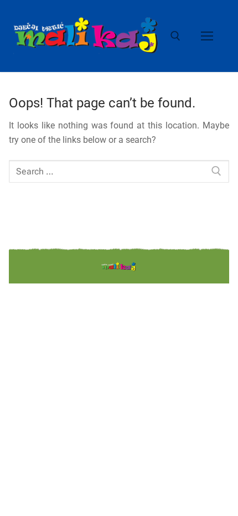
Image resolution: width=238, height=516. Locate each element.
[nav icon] (207, 36)
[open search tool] (175, 36)
